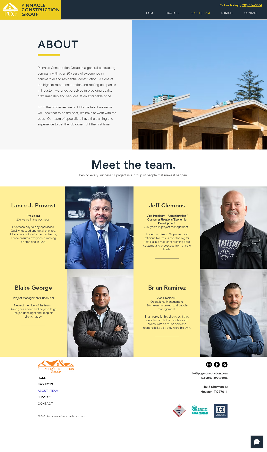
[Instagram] (209, 364)
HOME (42, 377)
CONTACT (45, 403)
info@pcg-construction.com (209, 373)
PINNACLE (34, 5)
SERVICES (44, 397)
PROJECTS (45, 384)
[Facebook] (217, 364)
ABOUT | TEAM (48, 390)
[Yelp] (225, 364)
